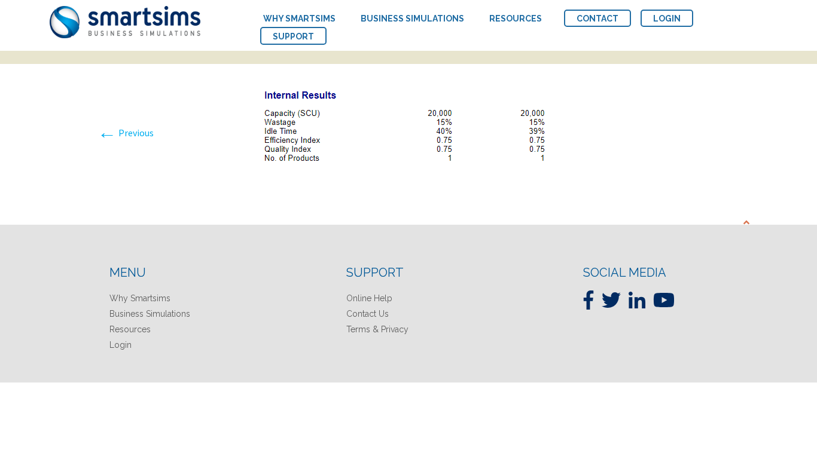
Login (120, 345)
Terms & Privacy (377, 329)
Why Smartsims (139, 298)
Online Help (369, 298)
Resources (130, 329)
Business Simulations (149, 314)
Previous (125, 133)
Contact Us (367, 314)
